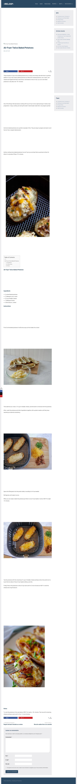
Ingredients (9, 262)
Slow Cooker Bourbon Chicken (64, 47)
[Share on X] (1, 393)
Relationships (47, 3)
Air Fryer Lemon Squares (63, 46)
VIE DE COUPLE (68, 3)
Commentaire (9, 737)
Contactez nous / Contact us (63, 16)
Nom (7, 755)
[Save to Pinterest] (1, 396)
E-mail (7, 759)
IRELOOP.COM (7, 51)
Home (36, 3)
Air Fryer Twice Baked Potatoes (12, 261)
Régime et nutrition (62, 21)
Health (41, 3)
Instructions (9, 264)
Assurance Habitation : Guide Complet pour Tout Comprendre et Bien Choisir (64, 36)
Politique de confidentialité (63, 18)
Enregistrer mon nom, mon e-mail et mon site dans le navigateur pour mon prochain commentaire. (27, 767)
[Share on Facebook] (1, 391)
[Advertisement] (28, 27)
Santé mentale (61, 23)
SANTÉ (60, 3)
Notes (8, 265)
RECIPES (54, 3)
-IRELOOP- (9, 4)
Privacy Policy (60, 19)
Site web (7, 763)
